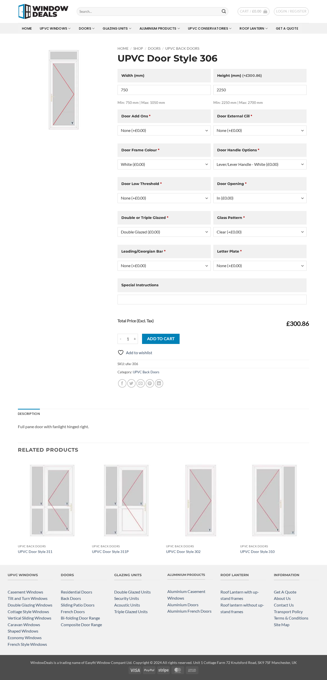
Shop (138, 48)
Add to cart (161, 338)
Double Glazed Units (132, 591)
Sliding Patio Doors (78, 604)
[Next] (309, 511)
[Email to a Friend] (140, 383)
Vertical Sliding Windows (29, 617)
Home (27, 28)
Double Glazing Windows (30, 604)
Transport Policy (288, 611)
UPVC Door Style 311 (35, 551)
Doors (85, 28)
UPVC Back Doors (182, 48)
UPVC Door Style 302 (183, 551)
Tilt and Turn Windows (28, 598)
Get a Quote (287, 28)
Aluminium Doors (182, 604)
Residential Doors (76, 591)
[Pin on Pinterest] (150, 383)
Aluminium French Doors (189, 611)
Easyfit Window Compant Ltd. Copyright (117, 662)
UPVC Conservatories (208, 28)
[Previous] (18, 511)
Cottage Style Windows (28, 611)
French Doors (73, 611)
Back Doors (71, 598)
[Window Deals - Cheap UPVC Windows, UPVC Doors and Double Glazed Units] (43, 11)
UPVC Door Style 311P (110, 551)
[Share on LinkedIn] (159, 383)
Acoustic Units (127, 604)
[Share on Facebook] (122, 383)
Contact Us (284, 604)
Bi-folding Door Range (80, 617)
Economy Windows (25, 637)
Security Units (126, 598)
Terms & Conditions (291, 617)
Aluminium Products (158, 28)
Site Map (281, 624)
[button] (254, 11)
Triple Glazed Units (131, 611)
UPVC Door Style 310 (257, 551)
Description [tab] (29, 414)
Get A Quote (285, 591)
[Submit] (223, 11)
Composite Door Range (81, 624)
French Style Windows (27, 644)
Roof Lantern (252, 28)
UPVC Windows (53, 28)
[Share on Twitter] (131, 383)
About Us (282, 598)
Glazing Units (115, 28)
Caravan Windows (24, 624)
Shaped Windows (23, 630)
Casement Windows (25, 591)
